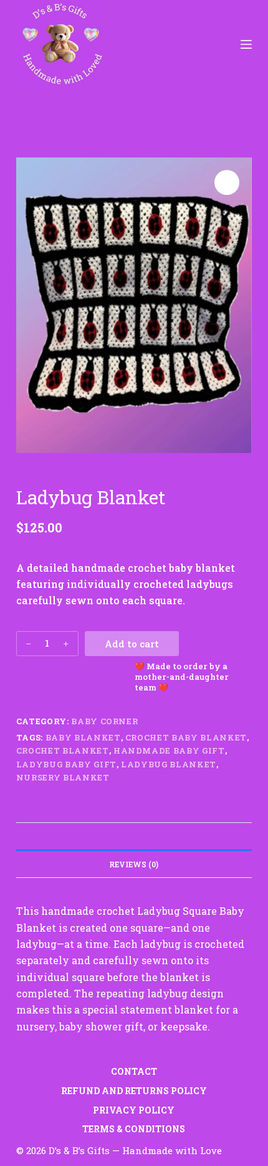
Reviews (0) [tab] (133, 864)
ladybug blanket (168, 764)
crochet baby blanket (186, 737)
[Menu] (246, 44)
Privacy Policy (134, 1110)
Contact (134, 1071)
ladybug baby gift (66, 764)
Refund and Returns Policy (134, 1091)
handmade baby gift (169, 750)
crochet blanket (62, 750)
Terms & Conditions (133, 1129)
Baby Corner (104, 721)
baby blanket (83, 737)
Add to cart (132, 643)
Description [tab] (134, 836)
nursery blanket (63, 777)
